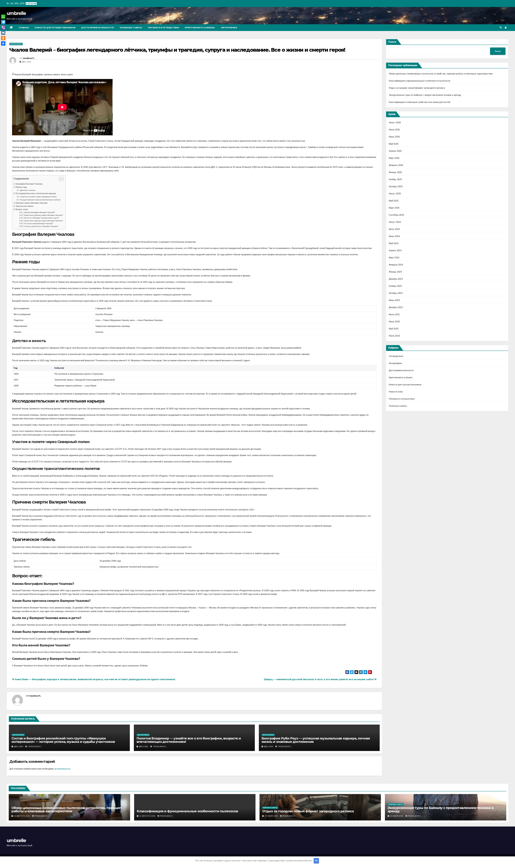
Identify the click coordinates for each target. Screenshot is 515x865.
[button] (501, 27)
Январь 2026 (395, 172)
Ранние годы (21, 187)
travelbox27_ (29, 58)
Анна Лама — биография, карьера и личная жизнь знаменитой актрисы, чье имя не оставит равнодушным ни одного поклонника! (94, 679)
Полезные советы (131, 27)
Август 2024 (395, 222)
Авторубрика (229, 27)
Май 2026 (394, 144)
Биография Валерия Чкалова (29, 184)
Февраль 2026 (396, 165)
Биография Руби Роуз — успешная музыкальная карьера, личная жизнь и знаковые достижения (316, 740)
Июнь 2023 (394, 300)
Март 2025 (394, 208)
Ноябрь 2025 (395, 179)
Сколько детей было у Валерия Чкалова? (41, 226)
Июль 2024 (394, 229)
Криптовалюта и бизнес (200, 27)
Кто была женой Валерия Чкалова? (38, 224)
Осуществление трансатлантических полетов (40, 200)
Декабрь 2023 (396, 279)
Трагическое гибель (25, 206)
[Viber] (3, 27)
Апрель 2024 (395, 250)
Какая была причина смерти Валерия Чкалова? (43, 215)
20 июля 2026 (397, 816)
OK (316, 861)
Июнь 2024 (394, 236)
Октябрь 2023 (396, 293)
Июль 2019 (394, 336)
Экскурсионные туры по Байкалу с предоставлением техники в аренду (425, 95)
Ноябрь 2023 (395, 286)
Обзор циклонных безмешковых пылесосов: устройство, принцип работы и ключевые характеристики (441, 74)
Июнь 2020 (394, 321)
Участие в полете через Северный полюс (38, 197)
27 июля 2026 (271, 816)
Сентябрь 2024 (396, 215)
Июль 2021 (394, 314)
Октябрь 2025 (396, 186)
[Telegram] (3, 22)
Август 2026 (395, 122)
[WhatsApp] (3, 16)
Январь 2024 (395, 272)
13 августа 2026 (22, 816)
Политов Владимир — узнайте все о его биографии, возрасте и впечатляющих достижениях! (189, 740)
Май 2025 (394, 201)
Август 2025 (395, 193)
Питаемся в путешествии (163, 27)
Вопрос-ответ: (22, 209)
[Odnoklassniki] (3, 38)
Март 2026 (394, 158)
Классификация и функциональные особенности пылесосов (419, 81)
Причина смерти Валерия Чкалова (31, 203)
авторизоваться (62, 769)
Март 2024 (394, 257)
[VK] (3, 32)
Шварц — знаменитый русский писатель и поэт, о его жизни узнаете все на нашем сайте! (319, 679)
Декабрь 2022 (396, 307)
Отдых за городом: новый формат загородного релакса (417, 88)
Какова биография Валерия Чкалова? (39, 212)
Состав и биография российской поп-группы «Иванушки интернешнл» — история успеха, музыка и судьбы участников (63, 740)
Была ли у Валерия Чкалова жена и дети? (41, 218)
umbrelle (16, 13)
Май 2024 (394, 243)
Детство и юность (28, 190)
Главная (24, 27)
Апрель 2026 (395, 151)
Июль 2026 (394, 129)
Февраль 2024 (396, 265)
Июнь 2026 (394, 137)
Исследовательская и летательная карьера (36, 193)
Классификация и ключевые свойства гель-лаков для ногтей (419, 102)
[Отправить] (3, 43)
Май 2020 (394, 329)
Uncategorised (16, 44)
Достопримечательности (97, 27)
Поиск (392, 41)
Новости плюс (396, 392)
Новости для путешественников (55, 27)
